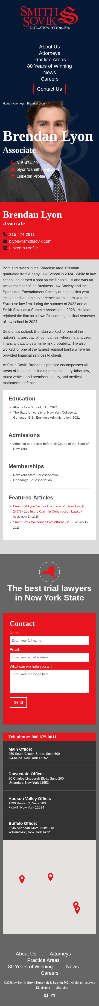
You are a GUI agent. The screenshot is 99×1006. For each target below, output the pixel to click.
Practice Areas (49, 59)
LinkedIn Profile (30, 176)
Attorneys (49, 53)
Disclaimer (43, 987)
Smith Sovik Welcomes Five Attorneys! (41, 522)
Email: (15, 649)
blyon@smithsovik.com (38, 169)
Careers (49, 79)
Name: (15, 633)
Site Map (62, 987)
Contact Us (49, 89)
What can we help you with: (32, 666)
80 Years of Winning (49, 66)
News (49, 72)
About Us (49, 47)
